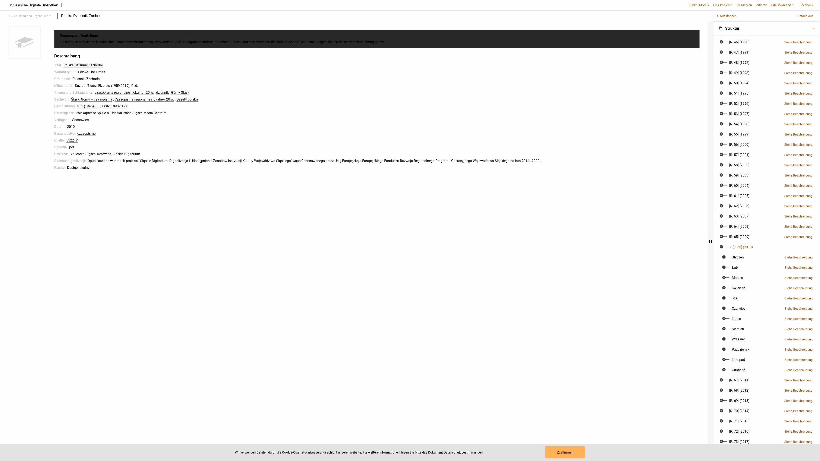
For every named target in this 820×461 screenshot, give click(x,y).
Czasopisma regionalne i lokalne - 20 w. (144, 99)
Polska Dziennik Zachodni (83, 65)
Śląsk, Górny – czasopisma (91, 99)
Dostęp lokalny (78, 168)
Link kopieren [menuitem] (722, 5)
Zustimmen (565, 452)
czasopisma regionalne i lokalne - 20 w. (124, 92)
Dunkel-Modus (698, 5)
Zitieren (761, 5)
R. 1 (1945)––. (88, 106)
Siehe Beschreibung (798, 42)
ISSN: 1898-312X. (115, 106)
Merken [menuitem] (746, 5)
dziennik (162, 92)
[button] (766, 28)
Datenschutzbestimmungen (463, 452)
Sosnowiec (80, 120)
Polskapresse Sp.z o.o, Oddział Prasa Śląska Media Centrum (121, 113)
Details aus (805, 16)
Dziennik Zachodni (86, 79)
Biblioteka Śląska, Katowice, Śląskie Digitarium (105, 154)
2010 (71, 127)
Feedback (806, 5)
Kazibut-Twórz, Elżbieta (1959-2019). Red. (106, 86)
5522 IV (72, 140)
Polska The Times (91, 72)
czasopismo (86, 133)
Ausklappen (728, 16)
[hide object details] (710, 241)
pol (71, 147)
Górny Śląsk (180, 92)
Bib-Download (781, 5)
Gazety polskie (187, 99)
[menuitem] (739, 42)
